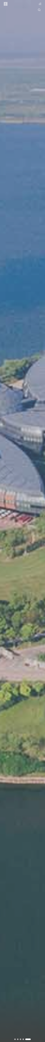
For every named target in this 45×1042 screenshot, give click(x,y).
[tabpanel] (22, 521)
